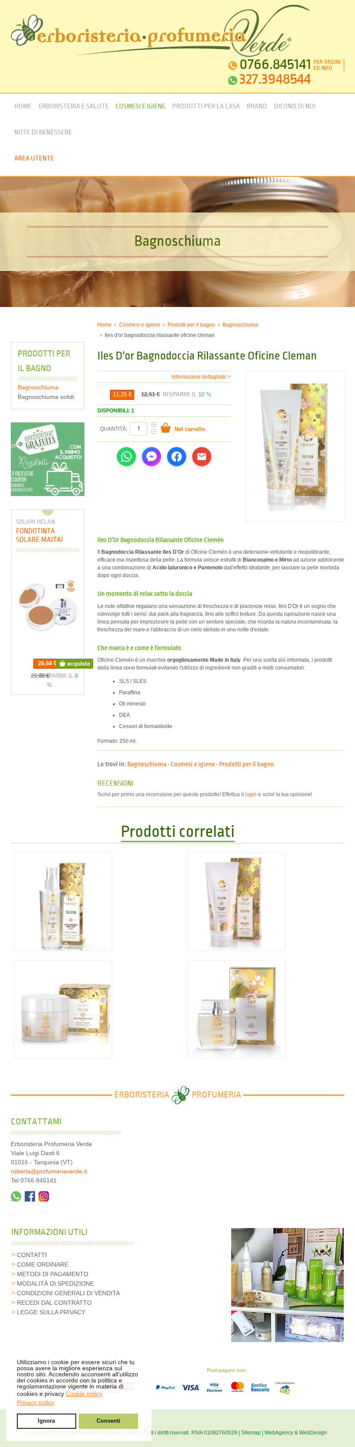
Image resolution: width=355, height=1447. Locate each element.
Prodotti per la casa (206, 106)
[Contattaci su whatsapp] (16, 1196)
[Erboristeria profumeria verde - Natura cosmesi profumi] (160, 31)
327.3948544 (275, 79)
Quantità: (114, 429)
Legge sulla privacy (51, 1312)
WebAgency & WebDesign (296, 1433)
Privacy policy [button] (35, 1402)
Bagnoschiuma (240, 325)
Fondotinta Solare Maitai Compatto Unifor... (47, 535)
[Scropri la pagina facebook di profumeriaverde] (30, 1196)
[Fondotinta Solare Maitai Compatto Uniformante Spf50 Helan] (47, 607)
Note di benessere (43, 132)
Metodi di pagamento (52, 1274)
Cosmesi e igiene (139, 325)
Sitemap (251, 1433)
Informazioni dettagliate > (201, 377)
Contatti (32, 1254)
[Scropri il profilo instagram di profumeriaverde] (44, 1196)
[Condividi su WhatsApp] (126, 456)
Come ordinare (42, 1264)
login (251, 794)
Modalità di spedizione (55, 1283)
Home (23, 106)
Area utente (34, 158)
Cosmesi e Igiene (140, 106)
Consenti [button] (108, 1421)
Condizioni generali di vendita (68, 1293)
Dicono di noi (295, 106)
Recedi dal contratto (54, 1302)
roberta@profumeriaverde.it (49, 1171)
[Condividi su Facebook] (176, 456)
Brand (257, 106)
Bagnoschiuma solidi (46, 396)
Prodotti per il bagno (191, 325)
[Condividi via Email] (201, 456)
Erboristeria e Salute (74, 106)
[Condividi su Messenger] (151, 456)
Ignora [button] (46, 1421)
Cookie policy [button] (84, 1393)
